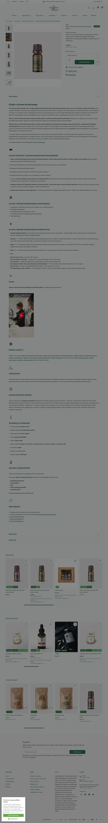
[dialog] (13, 809)
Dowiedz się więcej (14, 812)
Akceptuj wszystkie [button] (13, 815)
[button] (13, 819)
